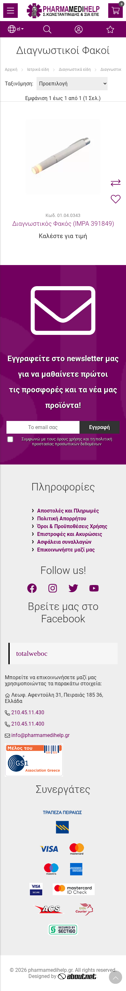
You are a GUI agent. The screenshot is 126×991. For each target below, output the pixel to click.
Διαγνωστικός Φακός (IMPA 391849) (63, 223)
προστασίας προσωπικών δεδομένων (66, 443)
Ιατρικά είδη (38, 69)
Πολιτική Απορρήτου (61, 518)
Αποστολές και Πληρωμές (68, 511)
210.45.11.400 (27, 724)
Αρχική (11, 69)
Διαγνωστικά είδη (75, 69)
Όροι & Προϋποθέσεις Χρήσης (72, 526)
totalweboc (31, 653)
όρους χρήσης (69, 439)
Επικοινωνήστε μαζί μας (66, 550)
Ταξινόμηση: (19, 84)
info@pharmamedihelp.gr (40, 735)
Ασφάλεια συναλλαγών (64, 542)
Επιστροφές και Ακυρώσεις (69, 534)
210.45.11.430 (27, 712)
